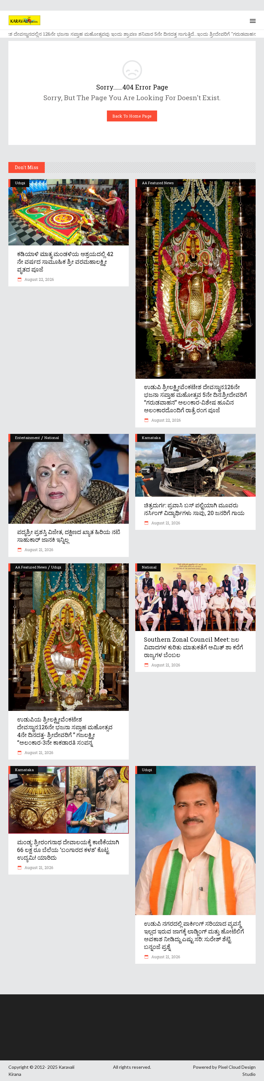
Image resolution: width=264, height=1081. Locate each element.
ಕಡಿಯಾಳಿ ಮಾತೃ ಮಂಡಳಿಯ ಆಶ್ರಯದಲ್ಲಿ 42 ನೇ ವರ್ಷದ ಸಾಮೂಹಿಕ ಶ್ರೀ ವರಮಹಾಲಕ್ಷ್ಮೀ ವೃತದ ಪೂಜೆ (65, 261)
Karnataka (151, 437)
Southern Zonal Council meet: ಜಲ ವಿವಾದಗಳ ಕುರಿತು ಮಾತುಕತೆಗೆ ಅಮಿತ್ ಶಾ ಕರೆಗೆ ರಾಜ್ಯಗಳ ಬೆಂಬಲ (193, 647)
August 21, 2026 (38, 549)
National (51, 437)
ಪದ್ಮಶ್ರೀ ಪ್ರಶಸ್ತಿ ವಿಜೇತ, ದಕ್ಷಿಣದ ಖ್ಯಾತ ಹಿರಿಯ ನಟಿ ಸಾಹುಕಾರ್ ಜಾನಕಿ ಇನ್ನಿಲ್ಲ (68, 535)
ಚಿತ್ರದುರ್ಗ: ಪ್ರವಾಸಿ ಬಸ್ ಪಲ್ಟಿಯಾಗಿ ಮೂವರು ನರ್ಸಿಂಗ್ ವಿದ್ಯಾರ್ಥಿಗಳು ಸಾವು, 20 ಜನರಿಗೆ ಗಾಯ (194, 509)
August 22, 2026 (39, 279)
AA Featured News (158, 182)
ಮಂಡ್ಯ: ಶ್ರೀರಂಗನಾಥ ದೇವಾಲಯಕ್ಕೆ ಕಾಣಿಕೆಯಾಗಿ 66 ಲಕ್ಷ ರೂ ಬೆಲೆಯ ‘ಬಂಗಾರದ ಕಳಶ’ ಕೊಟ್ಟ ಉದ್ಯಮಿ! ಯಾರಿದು (68, 849)
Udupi (20, 182)
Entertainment (27, 437)
